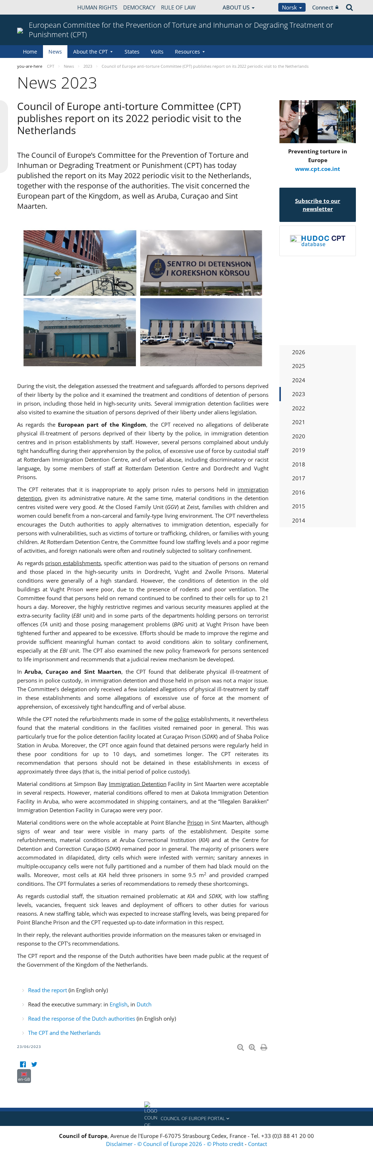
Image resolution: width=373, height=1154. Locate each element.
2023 (298, 394)
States (132, 51)
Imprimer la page (264, 1046)
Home (30, 51)
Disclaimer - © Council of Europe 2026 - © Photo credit (175, 1143)
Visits (157, 51)
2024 (298, 380)
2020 (298, 436)
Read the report (47, 990)
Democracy (139, 7)
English (118, 1004)
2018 (298, 464)
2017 (298, 478)
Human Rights (97, 7)
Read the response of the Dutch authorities (81, 1018)
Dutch (144, 1004)
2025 (298, 365)
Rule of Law (178, 7)
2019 (298, 450)
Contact (257, 1143)
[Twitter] (34, 1064)
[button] (186, 1118)
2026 (298, 352)
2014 (298, 520)
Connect (322, 7)
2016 (298, 492)
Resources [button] (187, 51)
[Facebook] (22, 1064)
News (55, 51)
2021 (298, 422)
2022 (298, 408)
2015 (298, 506)
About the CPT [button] (90, 51)
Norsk (290, 7)
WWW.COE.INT (35, 7)
